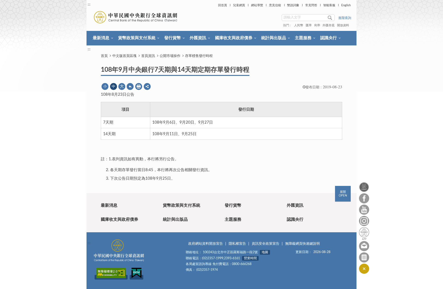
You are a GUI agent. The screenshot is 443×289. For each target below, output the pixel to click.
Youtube (364, 210)
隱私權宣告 (237, 243)
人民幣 (298, 25)
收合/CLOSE (364, 269)
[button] (147, 86)
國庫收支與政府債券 (233, 38)
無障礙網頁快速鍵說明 (302, 243)
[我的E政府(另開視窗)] (136, 277)
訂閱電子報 (364, 257)
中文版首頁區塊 (124, 56)
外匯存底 (329, 25)
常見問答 (311, 5)
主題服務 (303, 38)
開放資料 (343, 25)
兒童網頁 (239, 5)
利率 (317, 25)
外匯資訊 (198, 38)
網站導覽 (257, 5)
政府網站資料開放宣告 (205, 243)
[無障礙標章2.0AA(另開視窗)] (111, 277)
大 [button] (122, 86)
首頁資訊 (148, 56)
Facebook (364, 198)
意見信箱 (275, 5)
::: (89, 4)
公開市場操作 (170, 56)
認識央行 (328, 38)
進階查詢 (344, 18)
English (346, 5)
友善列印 (138, 86)
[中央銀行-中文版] (136, 17)
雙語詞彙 (293, 5)
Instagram (364, 221)
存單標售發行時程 (199, 56)
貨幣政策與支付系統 (137, 38)
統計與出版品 (273, 38)
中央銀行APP (364, 233)
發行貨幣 (172, 38)
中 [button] (113, 86)
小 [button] (105, 86)
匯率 (309, 25)
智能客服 (329, 5)
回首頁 (222, 5)
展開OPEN (343, 194)
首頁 (104, 56)
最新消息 (101, 38)
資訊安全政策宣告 (265, 243)
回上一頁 (130, 86)
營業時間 (250, 258)
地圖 (265, 252)
